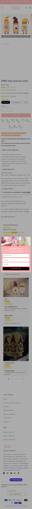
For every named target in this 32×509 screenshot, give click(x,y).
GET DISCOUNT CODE (16, 268)
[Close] (29, 248)
